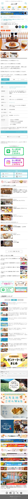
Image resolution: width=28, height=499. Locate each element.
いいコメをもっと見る (21, 131)
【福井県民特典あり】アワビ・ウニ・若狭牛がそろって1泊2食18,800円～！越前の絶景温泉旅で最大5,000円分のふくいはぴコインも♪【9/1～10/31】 (14, 487)
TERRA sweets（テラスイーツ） (20, 208)
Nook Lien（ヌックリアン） (19, 200)
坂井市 (3, 30)
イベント (8, 9)
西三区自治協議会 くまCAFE (19, 226)
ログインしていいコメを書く (15, 136)
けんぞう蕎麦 (16, 242)
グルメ (18, 9)
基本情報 (5, 79)
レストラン (13, 30)
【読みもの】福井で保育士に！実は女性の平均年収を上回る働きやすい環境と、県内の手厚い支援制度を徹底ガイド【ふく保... (17, 314)
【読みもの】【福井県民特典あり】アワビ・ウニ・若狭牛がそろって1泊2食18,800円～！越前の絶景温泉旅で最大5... (17, 334)
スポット (2, 9)
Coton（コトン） (17, 234)
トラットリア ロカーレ (18, 216)
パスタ (18, 30)
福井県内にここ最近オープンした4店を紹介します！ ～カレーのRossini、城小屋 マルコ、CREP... (20, 191)
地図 (14, 79)
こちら (19, 141)
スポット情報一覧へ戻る (15, 251)
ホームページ (12, 102)
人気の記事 (13, 9)
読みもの (23, 9)
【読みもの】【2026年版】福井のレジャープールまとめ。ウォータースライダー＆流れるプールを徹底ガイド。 (17, 324)
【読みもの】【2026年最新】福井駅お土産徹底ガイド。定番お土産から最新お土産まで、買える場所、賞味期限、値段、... (17, 344)
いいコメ (22, 79)
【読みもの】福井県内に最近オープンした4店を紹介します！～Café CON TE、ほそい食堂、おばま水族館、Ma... (17, 309)
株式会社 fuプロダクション (15, 496)
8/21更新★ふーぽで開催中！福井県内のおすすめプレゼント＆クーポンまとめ (14, 368)
